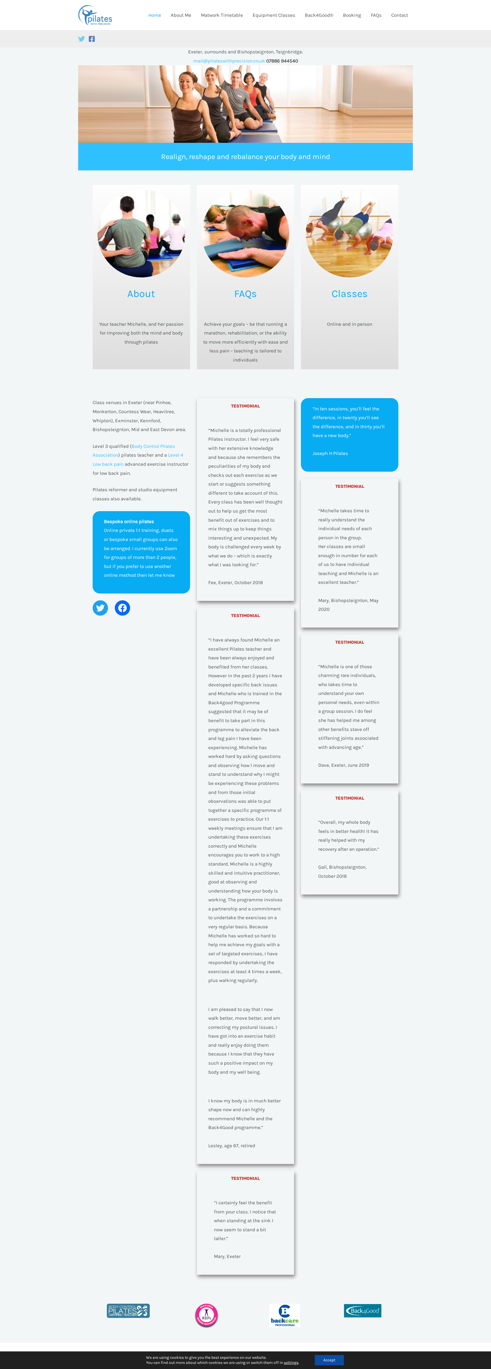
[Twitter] (81, 38)
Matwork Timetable (222, 15)
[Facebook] (91, 38)
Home (154, 15)
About (141, 294)
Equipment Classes (274, 15)
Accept (329, 1360)
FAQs (376, 15)
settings (291, 1362)
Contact (399, 15)
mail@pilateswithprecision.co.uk (229, 61)
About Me (181, 15)
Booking (352, 15)
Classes (350, 294)
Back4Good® (319, 15)
